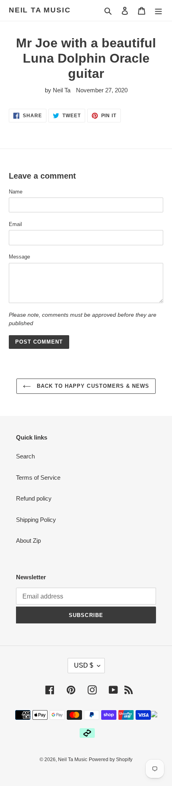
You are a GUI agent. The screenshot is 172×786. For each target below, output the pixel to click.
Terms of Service (38, 477)
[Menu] (158, 10)
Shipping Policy (36, 519)
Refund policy (34, 498)
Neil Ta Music (39, 10)
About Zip (28, 540)
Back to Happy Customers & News (92, 386)
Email (15, 224)
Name (15, 192)
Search (25, 456)
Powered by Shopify (110, 759)
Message (19, 257)
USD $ (83, 665)
